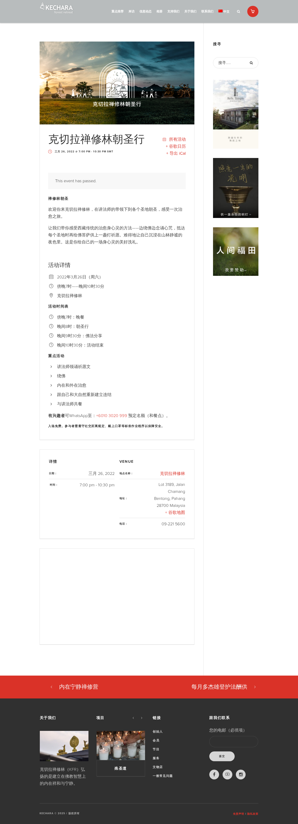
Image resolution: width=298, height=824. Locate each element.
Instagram (241, 774)
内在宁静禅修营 (78, 687)
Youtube (227, 774)
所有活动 (177, 139)
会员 (156, 740)
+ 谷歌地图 (175, 512)
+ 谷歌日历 (176, 146)
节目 (156, 749)
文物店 (158, 767)
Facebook (214, 774)
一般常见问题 (163, 776)
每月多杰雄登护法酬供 (219, 687)
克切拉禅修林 (172, 473)
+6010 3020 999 (111, 415)
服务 (156, 758)
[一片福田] (121, 745)
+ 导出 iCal (176, 153)
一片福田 (121, 768)
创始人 (158, 731)
